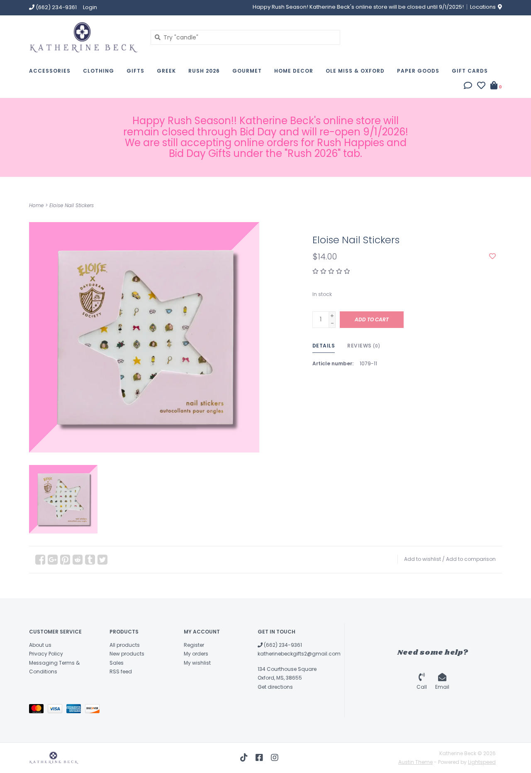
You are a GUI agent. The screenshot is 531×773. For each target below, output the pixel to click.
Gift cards (470, 70)
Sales (117, 662)
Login (90, 7)
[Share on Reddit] (78, 560)
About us (40, 644)
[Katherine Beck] (83, 37)
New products (127, 653)
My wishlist (197, 662)
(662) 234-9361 (282, 644)
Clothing (98, 70)
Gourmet (247, 70)
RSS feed (121, 671)
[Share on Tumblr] (90, 560)
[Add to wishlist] (492, 256)
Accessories (50, 70)
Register (194, 644)
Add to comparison (471, 559)
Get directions (275, 686)
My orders (196, 653)
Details (323, 345)
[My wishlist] (481, 86)
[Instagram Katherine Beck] (275, 757)
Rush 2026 (204, 70)
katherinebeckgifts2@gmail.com (299, 653)
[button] (468, 86)
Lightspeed (482, 762)
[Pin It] (65, 560)
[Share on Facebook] (40, 560)
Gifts (135, 70)
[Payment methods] (38, 710)
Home (36, 205)
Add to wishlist (422, 559)
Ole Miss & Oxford (355, 70)
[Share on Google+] (53, 560)
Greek (166, 70)
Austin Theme (415, 762)
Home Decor (293, 70)
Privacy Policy (46, 653)
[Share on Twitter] (102, 560)
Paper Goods (418, 70)
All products (125, 644)
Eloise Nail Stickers (71, 205)
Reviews (363, 345)
